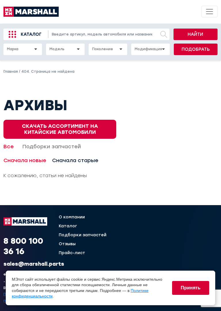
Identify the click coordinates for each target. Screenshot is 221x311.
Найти (195, 34)
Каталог (31, 34)
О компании (72, 217)
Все (8, 146)
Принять (191, 287)
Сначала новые (24, 160)
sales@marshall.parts (33, 264)
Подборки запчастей (51, 146)
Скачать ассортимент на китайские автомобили (60, 129)
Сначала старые (75, 160)
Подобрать (196, 49)
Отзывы (67, 244)
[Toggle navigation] (209, 11)
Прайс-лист (72, 253)
